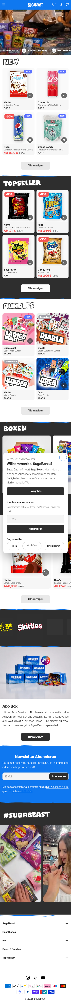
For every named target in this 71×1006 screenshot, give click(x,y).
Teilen (14, 546)
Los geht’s (35, 491)
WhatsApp (32, 545)
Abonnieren (35, 528)
